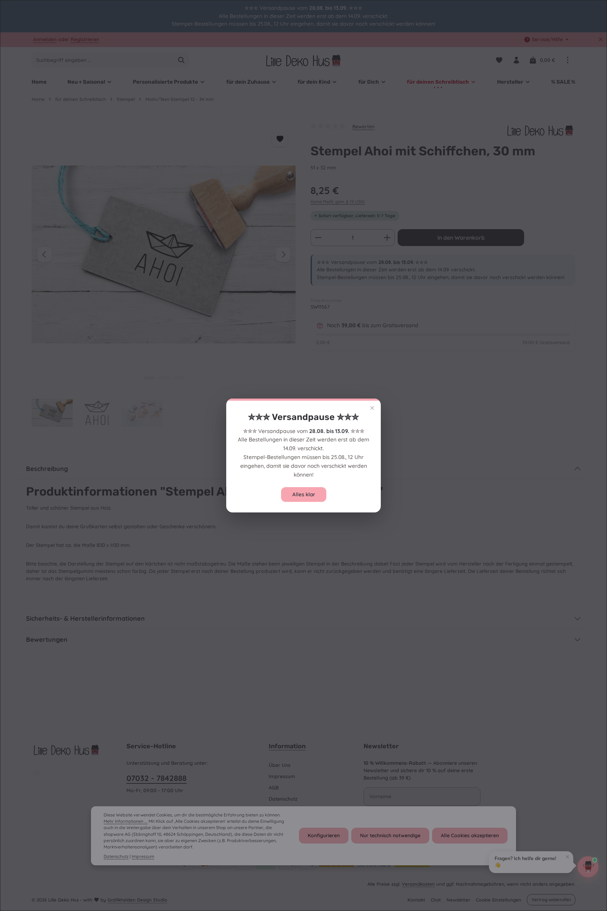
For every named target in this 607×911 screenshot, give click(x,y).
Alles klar (303, 494)
